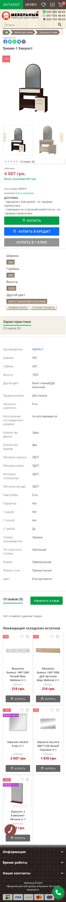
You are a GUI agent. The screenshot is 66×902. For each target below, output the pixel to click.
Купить (34, 220)
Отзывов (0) (12, 328)
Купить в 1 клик (31, 242)
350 (10, 275)
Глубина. (12, 269)
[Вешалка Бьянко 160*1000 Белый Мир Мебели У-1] (18, 650)
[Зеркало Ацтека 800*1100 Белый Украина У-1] (48, 724)
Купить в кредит (34, 231)
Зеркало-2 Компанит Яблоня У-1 (17, 815)
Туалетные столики (48, 32)
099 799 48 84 (55, 19)
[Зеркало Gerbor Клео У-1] (18, 724)
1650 (11, 288)
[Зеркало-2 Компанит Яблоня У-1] (18, 793)
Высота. (12, 282)
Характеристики (17, 321)
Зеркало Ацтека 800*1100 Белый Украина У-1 (48, 745)
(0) (33, 161)
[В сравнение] (27, 637)
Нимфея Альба (17, 307)
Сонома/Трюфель (43, 307)
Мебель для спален (23, 32)
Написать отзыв (46, 601)
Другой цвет (15, 295)
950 (10, 262)
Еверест (37, 349)
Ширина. (12, 256)
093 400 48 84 (55, 12)
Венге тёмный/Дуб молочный (26, 301)
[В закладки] (22, 637)
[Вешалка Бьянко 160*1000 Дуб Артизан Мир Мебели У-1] (48, 650)
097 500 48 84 (55, 15)
